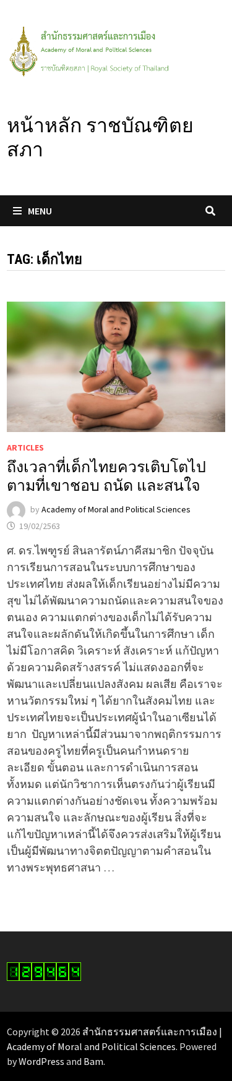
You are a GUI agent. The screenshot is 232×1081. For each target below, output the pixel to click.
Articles (25, 447)
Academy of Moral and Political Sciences (116, 509)
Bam (93, 1061)
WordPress (41, 1061)
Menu (40, 211)
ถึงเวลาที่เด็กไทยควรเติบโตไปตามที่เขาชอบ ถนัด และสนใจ (106, 476)
